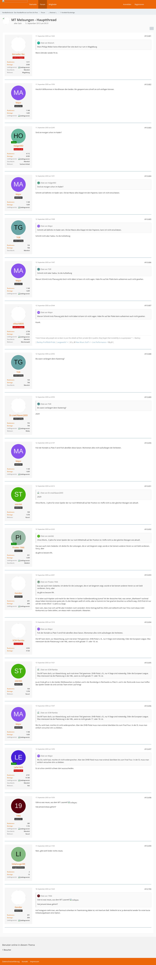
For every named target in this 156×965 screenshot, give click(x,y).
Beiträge (10, 65)
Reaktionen (10, 62)
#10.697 (148, 749)
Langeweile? (61, 342)
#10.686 (148, 262)
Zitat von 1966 (46, 896)
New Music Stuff (82, 342)
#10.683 (148, 127)
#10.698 (148, 797)
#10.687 (148, 305)
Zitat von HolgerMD (48, 183)
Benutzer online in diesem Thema (18, 945)
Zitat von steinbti (47, 536)
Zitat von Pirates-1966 (49, 582)
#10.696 (148, 706)
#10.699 (148, 846)
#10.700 (148, 889)
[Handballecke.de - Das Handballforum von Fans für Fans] (15, 6)
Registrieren (139, 4)
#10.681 (148, 36)
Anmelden (127, 4)
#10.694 (148, 622)
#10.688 (148, 354)
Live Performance (99, 342)
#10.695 (148, 663)
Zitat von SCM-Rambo (49, 669)
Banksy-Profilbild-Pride (46, 342)
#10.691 (148, 486)
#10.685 (148, 219)
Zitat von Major (47, 226)
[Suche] (150, 4)
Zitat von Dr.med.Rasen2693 (52, 493)
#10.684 (148, 176)
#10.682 (148, 84)
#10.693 (148, 575)
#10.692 (148, 529)
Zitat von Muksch (47, 43)
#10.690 (148, 443)
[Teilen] (152, 28)
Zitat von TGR (46, 269)
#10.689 (148, 397)
